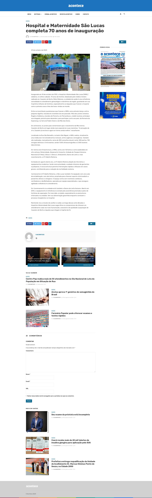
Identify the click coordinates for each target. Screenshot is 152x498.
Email (28, 381)
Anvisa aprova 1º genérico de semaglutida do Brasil (72, 293)
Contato (86, 14)
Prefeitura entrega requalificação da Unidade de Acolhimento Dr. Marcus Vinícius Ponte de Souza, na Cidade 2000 (73, 464)
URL (27, 388)
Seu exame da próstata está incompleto (70, 415)
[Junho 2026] (113, 69)
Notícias (37, 14)
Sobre (77, 14)
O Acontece (35, 36)
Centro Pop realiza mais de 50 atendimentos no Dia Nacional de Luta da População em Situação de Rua (60, 280)
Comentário (30, 351)
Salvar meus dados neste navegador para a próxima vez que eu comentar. (50, 396)
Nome (28, 374)
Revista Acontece (66, 14)
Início (29, 14)
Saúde (28, 21)
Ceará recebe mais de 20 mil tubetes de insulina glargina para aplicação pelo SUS (71, 441)
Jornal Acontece (51, 14)
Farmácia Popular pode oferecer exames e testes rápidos (71, 314)
